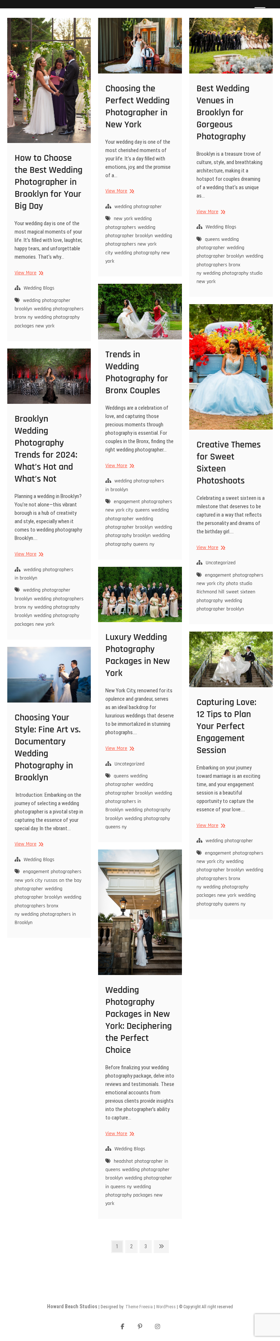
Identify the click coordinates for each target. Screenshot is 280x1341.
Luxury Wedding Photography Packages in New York (137, 655)
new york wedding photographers (128, 222)
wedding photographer (138, 206)
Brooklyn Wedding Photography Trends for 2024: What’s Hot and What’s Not (46, 449)
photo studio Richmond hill (224, 587)
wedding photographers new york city (138, 244)
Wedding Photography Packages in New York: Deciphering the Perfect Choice (138, 1020)
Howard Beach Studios (72, 1306)
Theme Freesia (139, 1306)
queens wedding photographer (218, 243)
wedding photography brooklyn (138, 531)
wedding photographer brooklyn (130, 231)
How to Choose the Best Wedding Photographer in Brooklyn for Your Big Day (48, 182)
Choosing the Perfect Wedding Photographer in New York (137, 107)
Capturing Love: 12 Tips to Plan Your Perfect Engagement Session (226, 726)
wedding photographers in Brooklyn (138, 801)
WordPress (166, 1306)
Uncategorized (221, 563)
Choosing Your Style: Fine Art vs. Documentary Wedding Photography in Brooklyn (48, 748)
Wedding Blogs (39, 288)
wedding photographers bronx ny (230, 264)
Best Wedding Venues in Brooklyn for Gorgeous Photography (223, 113)
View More (28, 273)
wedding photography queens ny (137, 539)
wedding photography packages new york (47, 321)
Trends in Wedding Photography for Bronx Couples (136, 373)
